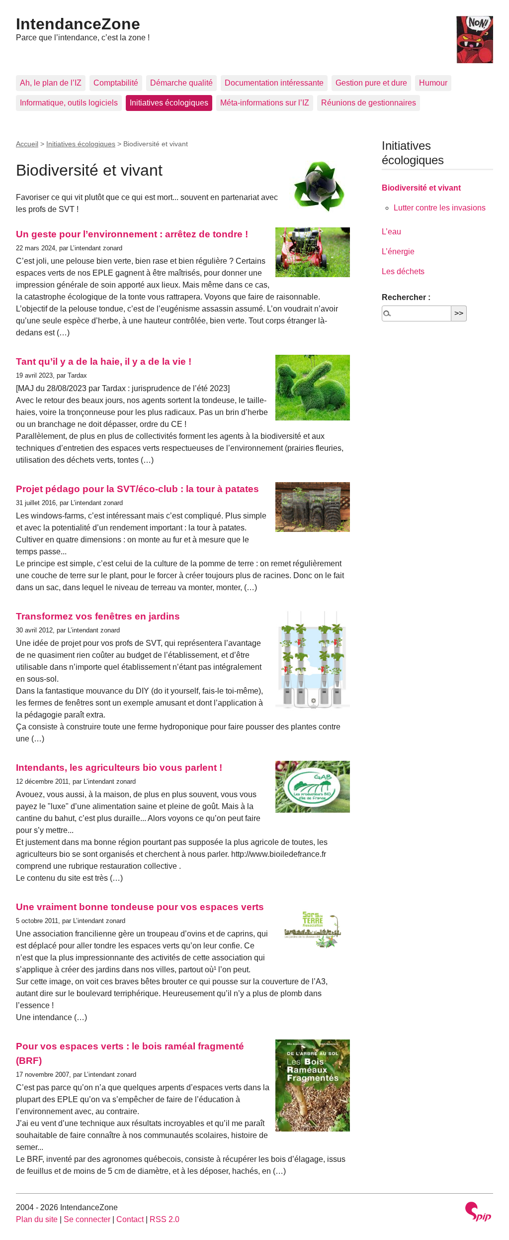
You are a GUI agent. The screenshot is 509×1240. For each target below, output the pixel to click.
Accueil (27, 144)
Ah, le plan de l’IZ (51, 83)
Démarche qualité (181, 83)
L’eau (391, 231)
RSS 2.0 (164, 1219)
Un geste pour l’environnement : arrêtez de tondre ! (132, 234)
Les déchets (403, 271)
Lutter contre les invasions (440, 208)
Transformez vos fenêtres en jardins (98, 616)
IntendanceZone (78, 24)
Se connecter (87, 1219)
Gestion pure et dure (371, 83)
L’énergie (398, 251)
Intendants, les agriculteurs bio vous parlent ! (119, 767)
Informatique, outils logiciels (69, 103)
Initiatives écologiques (169, 103)
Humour (433, 83)
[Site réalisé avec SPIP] (478, 1213)
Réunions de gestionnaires (368, 103)
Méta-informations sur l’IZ (264, 103)
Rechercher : (406, 297)
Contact (130, 1219)
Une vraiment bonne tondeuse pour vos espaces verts (140, 907)
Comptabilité (115, 83)
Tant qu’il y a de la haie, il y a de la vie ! (103, 361)
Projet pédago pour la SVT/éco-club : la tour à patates (137, 489)
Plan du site (37, 1219)
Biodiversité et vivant (421, 188)
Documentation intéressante (274, 83)
